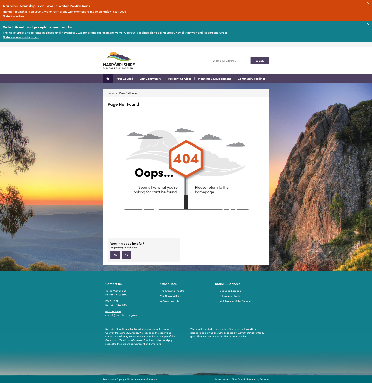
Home (111, 93)
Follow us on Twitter (231, 296)
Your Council (124, 78)
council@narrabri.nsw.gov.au (121, 315)
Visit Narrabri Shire (170, 296)
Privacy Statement (137, 379)
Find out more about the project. (21, 37)
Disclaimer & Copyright (115, 379)
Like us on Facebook (231, 290)
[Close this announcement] (368, 3)
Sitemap (153, 379)
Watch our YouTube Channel (235, 301)
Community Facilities (251, 78)
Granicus (264, 379)
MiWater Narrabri (170, 301)
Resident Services (179, 78)
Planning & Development (214, 78)
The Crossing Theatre (172, 290)
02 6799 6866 (113, 311)
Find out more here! (14, 16)
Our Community (150, 78)
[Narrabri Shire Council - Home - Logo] (119, 60)
